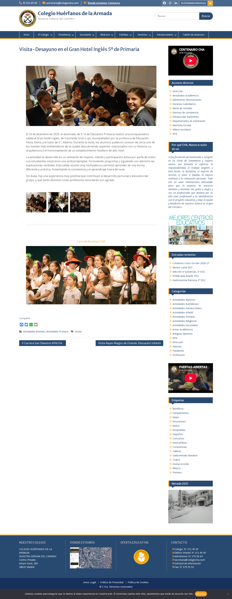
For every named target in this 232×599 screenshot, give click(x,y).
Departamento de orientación (189, 121)
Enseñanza (64, 34)
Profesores (179, 355)
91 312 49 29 (30, 3)
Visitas (78, 331)
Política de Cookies (138, 582)
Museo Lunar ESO (182, 267)
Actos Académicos (183, 329)
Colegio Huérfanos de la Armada (75, 13)
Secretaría (85, 34)
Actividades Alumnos (193, 3)
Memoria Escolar (182, 125)
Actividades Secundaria (185, 325)
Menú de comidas (182, 108)
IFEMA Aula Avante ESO (186, 275)
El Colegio (43, 34)
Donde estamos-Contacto (104, 3)
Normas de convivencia (185, 112)
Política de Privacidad (111, 582)
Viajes (176, 417)
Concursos (178, 438)
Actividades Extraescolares (187, 308)
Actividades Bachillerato (186, 304)
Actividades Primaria (57, 331)
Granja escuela (181, 464)
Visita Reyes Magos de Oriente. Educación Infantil (129, 343)
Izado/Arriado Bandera (185, 455)
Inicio (26, 34)
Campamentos (181, 413)
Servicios (142, 34)
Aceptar (201, 593)
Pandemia (178, 350)
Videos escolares (182, 129)
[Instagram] (170, 3)
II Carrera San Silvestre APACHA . (42, 343)
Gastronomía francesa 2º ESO (189, 280)
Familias (123, 34)
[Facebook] (164, 3)
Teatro (176, 459)
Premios (177, 472)
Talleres (177, 451)
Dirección (178, 91)
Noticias (177, 346)
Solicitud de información (187, 563)
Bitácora (105, 34)
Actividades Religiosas (185, 321)
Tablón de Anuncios (193, 34)
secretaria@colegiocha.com (62, 3)
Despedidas (179, 430)
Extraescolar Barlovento (186, 116)
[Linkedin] (176, 3)
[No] (227, 594)
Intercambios (180, 442)
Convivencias (180, 447)
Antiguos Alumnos (183, 333)
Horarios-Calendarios (184, 104)
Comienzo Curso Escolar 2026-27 (191, 263)
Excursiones (179, 421)
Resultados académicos (186, 95)
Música (176, 468)
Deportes (178, 434)
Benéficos (178, 408)
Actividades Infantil (183, 312)
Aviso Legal (89, 582)
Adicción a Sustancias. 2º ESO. (189, 271)
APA (175, 133)
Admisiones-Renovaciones (187, 99)
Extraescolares (165, 34)
